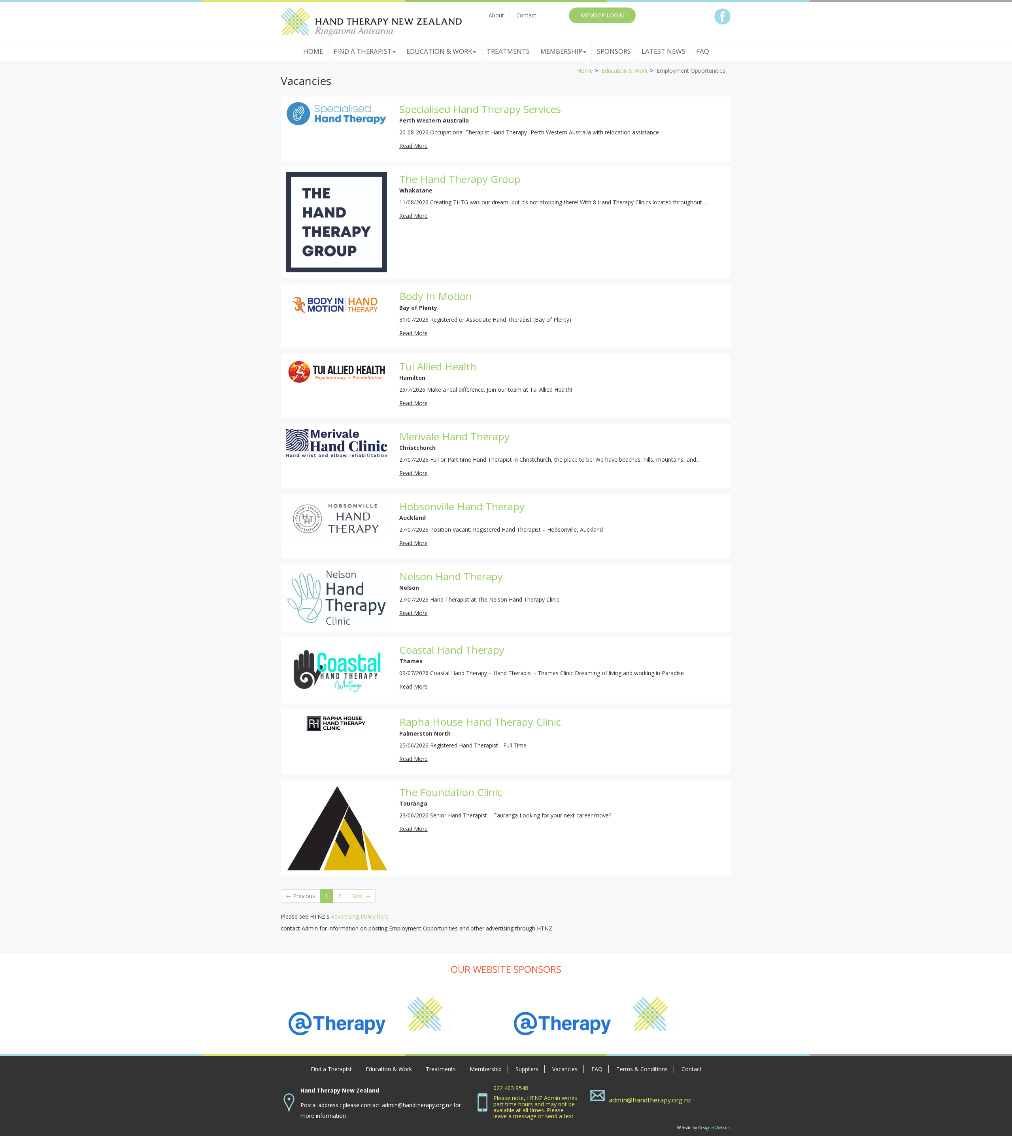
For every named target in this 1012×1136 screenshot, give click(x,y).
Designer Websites (714, 1127)
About (496, 15)
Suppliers (526, 1069)
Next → (360, 896)
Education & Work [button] (439, 51)
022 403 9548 (510, 1088)
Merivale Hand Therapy (454, 436)
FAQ (702, 51)
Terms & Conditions (642, 1069)
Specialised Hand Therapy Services (480, 109)
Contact (526, 15)
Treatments (508, 51)
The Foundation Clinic (450, 792)
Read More (413, 145)
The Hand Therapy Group (460, 179)
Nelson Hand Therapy (451, 576)
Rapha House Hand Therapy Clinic (480, 722)
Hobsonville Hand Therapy (462, 506)
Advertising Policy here (360, 916)
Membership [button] (561, 51)
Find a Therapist (331, 1069)
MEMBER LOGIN (602, 15)
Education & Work (625, 70)
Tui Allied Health (437, 366)
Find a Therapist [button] (363, 51)
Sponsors (614, 51)
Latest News (663, 51)
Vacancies (565, 1069)
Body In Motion (435, 296)
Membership (486, 1069)
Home (313, 51)
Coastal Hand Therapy (451, 650)
